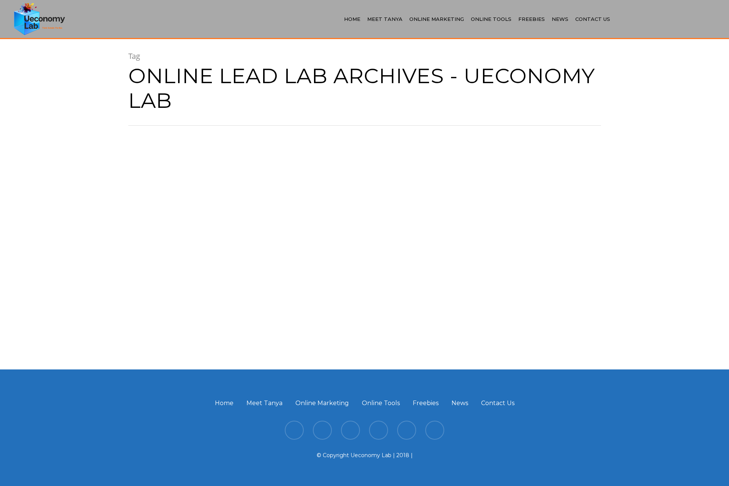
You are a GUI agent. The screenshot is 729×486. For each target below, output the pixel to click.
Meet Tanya (384, 19)
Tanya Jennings (179, 328)
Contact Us (592, 19)
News (560, 19)
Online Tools (491, 19)
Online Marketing (436, 19)
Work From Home (164, 256)
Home (352, 19)
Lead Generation (162, 243)
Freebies (531, 19)
